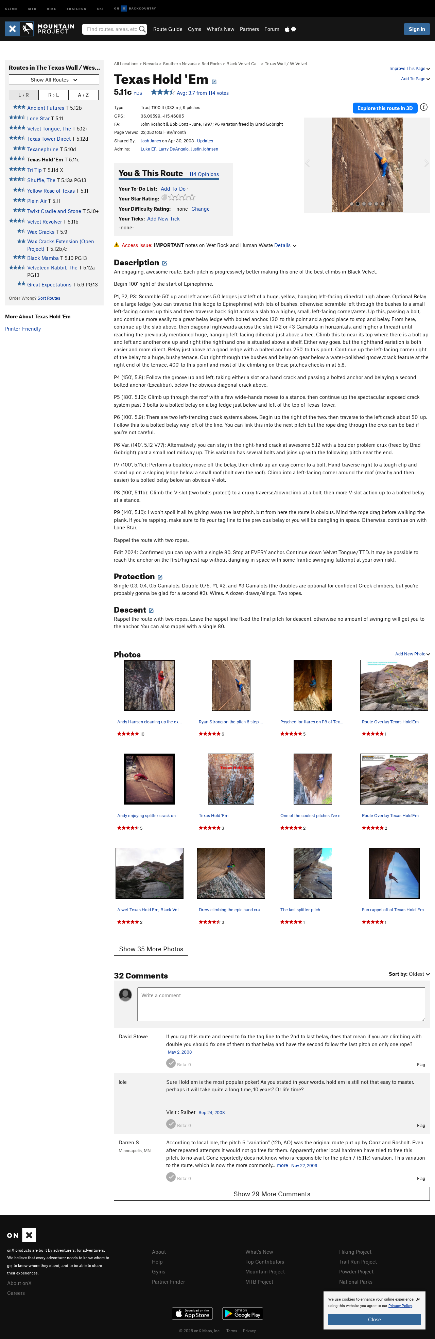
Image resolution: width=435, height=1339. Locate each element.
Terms (231, 1330)
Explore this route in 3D (385, 108)
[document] (374, 1310)
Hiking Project (355, 1252)
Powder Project (356, 1271)
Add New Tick (163, 218)
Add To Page (414, 78)
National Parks (355, 1282)
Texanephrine (42, 149)
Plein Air (37, 201)
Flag (421, 1064)
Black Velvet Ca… (243, 63)
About (159, 1252)
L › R (23, 95)
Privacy (249, 1330)
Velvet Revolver (44, 221)
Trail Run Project (358, 1261)
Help (157, 1261)
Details (282, 245)
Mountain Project (265, 1271)
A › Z (83, 95)
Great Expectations (49, 284)
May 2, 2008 (180, 1052)
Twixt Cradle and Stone (54, 211)
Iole (123, 1082)
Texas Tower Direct (49, 139)
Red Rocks (212, 63)
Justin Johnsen (204, 149)
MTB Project (259, 1282)
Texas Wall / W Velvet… (288, 63)
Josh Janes (151, 140)
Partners (249, 29)
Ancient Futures (45, 108)
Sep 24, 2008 (211, 1112)
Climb (11, 8)
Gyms (194, 29)
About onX (19, 1283)
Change (200, 209)
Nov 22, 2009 (304, 1165)
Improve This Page (408, 68)
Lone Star (38, 118)
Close (374, 1319)
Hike (51, 8)
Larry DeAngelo (173, 149)
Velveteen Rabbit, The (52, 267)
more (282, 1165)
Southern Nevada (180, 63)
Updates (205, 140)
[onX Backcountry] (135, 8)
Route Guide (167, 29)
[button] (311, 165)
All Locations (126, 63)
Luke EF (148, 149)
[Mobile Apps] (290, 29)
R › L (53, 95)
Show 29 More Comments (271, 1194)
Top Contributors (264, 1261)
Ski (100, 8)
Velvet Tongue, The (49, 128)
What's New (220, 29)
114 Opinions (204, 174)
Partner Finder (168, 1282)
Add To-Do (173, 189)
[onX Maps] (21, 1240)
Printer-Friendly (23, 328)
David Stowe (133, 1036)
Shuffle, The (41, 180)
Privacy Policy (400, 1306)
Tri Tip (34, 170)
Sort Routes (48, 298)
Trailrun (77, 8)
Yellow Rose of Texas (51, 191)
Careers (16, 1293)
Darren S (129, 1142)
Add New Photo (411, 653)
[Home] (43, 28)
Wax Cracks (40, 232)
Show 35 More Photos (151, 949)
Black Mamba (43, 258)
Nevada (150, 63)
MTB (32, 8)
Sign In (417, 29)
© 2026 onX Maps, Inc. (200, 1330)
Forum (271, 29)
